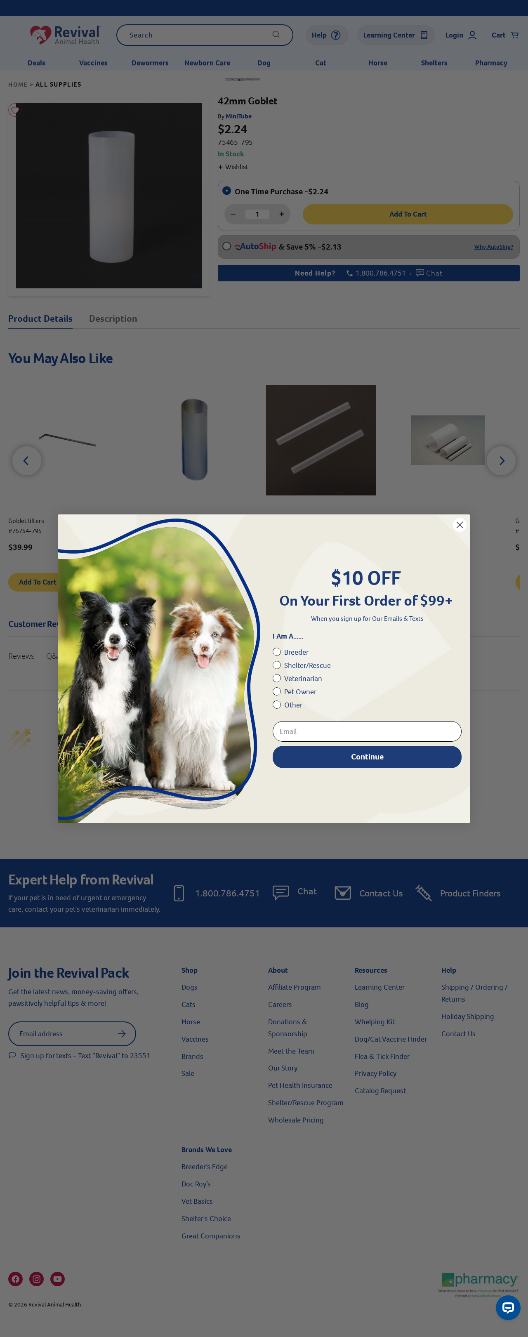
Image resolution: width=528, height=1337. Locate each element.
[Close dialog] (460, 525)
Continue (367, 756)
